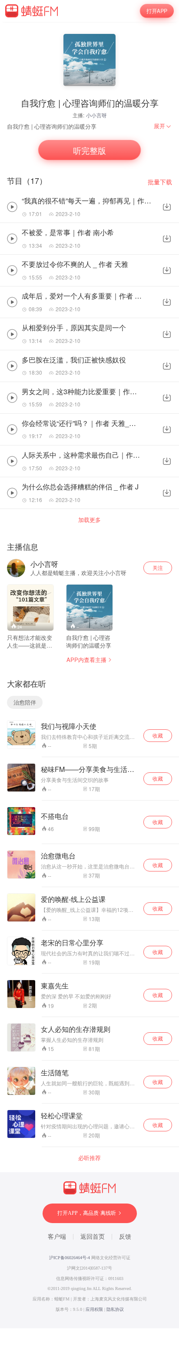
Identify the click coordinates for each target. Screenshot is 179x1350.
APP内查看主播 (86, 659)
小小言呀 (96, 115)
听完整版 (89, 150)
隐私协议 (115, 1309)
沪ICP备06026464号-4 (69, 1257)
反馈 (125, 1237)
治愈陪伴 (24, 702)
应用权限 (94, 1309)
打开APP (156, 10)
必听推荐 (89, 1158)
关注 (157, 567)
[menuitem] (163, 126)
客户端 (57, 1237)
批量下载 (160, 182)
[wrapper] (89, 675)
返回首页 (92, 1237)
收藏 (157, 735)
